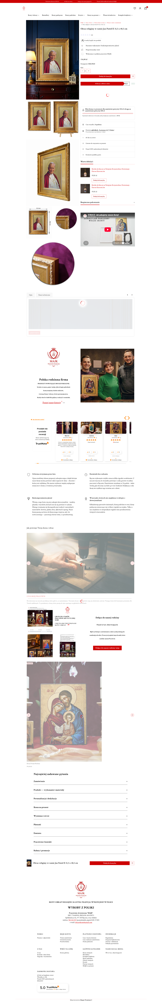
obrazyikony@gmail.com (83, 922)
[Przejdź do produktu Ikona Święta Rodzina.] (64, 711)
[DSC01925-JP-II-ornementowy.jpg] (39, 116)
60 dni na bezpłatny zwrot (45, 975)
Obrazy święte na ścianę (99, 22)
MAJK (82, 22)
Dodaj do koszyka (105, 76)
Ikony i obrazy (89, 22)
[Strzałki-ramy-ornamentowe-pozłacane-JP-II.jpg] (39, 222)
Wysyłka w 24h (42, 977)
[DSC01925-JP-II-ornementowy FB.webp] (52, 60)
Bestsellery (86, 955)
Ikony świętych (87, 953)
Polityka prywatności (112, 943)
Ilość (82, 68)
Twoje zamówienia (66, 938)
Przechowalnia (64, 942)
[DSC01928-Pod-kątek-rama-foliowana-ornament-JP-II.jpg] (52, 172)
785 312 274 (72, 920)
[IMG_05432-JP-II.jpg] (66, 119)
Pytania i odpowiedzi (43, 938)
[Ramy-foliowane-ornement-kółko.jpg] (66, 219)
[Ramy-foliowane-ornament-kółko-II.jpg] (52, 264)
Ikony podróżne (87, 958)
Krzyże (85, 962)
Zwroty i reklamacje (112, 942)
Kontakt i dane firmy (43, 955)
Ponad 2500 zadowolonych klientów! (45, 980)
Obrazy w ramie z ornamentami (114, 22)
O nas (39, 953)
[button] (125, 418)
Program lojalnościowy (113, 940)
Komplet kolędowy (88, 957)
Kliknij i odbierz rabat (102, 84)
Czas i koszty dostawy (89, 938)
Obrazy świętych (88, 960)
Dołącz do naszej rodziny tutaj (107, 648)
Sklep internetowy (80, 1000)
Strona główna (64, 953)
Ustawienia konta (65, 940)
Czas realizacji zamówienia (91, 940)
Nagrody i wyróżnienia (44, 957)
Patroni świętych (88, 964)
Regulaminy (109, 938)
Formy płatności (88, 942)
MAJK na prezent (88, 966)
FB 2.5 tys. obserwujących (114, 953)
